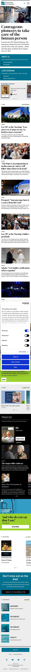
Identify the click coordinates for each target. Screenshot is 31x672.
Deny (15, 367)
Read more (15, 527)
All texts (28, 536)
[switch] (27, 335)
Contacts (15, 649)
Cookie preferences (24, 668)
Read (3, 379)
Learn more (18, 442)
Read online (20, 439)
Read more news (25, 104)
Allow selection (15, 362)
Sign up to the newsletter (15, 592)
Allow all (15, 357)
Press (10, 654)
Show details (22, 351)
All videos (24, 387)
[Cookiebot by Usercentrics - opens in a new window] (22, 303)
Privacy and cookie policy (14, 668)
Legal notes (5, 668)
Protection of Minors (17, 654)
